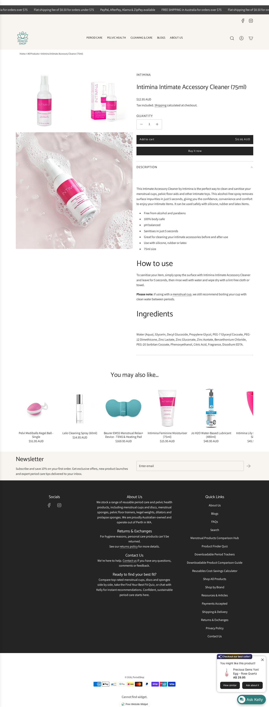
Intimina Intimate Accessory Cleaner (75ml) (62, 53)
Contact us (130, 561)
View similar (230, 685)
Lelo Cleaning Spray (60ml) (79, 433)
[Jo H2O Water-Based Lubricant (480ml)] (211, 408)
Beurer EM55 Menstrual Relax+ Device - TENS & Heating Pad (123, 435)
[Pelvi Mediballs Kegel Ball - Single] (36, 408)
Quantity (144, 116)
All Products (33, 53)
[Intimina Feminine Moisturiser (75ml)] (167, 408)
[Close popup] (262, 659)
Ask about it (252, 685)
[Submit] (248, 466)
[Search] (232, 38)
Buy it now (195, 151)
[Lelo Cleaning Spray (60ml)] (79, 408)
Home (23, 53)
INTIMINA (143, 75)
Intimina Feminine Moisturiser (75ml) (167, 435)
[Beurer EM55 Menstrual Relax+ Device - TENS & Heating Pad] (123, 408)
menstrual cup (182, 294)
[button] (20, 416)
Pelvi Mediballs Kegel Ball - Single (36, 435)
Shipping (160, 105)
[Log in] (241, 38)
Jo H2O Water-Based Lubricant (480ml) (211, 435)
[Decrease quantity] (141, 124)
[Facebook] (243, 20)
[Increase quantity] (157, 124)
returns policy (129, 546)
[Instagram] (251, 20)
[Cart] (251, 38)
